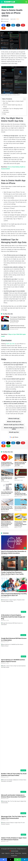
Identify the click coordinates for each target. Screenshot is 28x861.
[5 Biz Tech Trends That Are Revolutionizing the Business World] (7, 502)
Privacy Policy (18, 853)
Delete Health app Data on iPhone (14, 424)
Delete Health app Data (14, 421)
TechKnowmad (6, 19)
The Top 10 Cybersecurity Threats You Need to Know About (21, 493)
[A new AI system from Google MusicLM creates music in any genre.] (7, 457)
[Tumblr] (18, 25)
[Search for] (26, 2)
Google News (14, 855)
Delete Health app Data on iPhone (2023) (14, 428)
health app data (10, 343)
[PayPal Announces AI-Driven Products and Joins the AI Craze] (5, 327)
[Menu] (2, 2)
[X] (8, 25)
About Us (7, 853)
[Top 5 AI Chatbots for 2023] (21, 472)
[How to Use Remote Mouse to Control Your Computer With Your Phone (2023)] (7, 516)
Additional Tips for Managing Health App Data (13, 109)
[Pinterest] (23, 25)
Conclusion (6, 112)
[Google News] (14, 437)
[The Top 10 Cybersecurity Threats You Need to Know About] (21, 487)
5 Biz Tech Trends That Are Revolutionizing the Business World (7, 508)
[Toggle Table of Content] (23, 99)
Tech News (10, 7)
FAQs (4, 114)
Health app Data (14, 432)
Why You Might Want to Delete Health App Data (13, 102)
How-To (4, 7)
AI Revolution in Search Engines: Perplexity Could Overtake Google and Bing (13, 616)
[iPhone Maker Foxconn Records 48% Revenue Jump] (7, 472)
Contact (12, 853)
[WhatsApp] (8, 446)
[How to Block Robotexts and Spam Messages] (7, 487)
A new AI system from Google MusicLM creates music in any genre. (7, 464)
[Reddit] (3, 28)
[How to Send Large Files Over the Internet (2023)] (21, 502)
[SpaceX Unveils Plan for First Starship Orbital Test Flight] (21, 457)
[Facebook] (3, 25)
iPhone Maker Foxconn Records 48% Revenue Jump (6, 478)
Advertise (24, 853)
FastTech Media (14, 851)
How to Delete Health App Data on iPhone (12, 105)
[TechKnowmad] (9, 2)
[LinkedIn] (13, 25)
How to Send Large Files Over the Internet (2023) (20, 507)
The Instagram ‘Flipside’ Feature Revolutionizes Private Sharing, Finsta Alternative (18, 319)
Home (3, 853)
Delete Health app (14, 418)
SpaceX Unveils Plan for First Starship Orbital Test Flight (20, 464)
